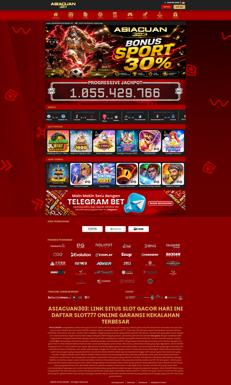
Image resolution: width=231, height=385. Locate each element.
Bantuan (131, 382)
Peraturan (143, 382)
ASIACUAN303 (55, 327)
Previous (47, 52)
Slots (71, 18)
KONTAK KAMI (173, 2)
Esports (130, 18)
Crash (145, 18)
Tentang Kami (117, 382)
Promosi (175, 18)
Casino (85, 18)
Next (182, 52)
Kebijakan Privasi (158, 382)
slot (57, 341)
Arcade (160, 18)
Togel (115, 18)
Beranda (55, 18)
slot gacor (155, 335)
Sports (100, 18)
